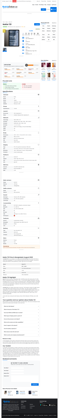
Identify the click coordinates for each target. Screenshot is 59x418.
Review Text (6, 375)
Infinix (54, 34)
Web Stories (23, 407)
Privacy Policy (43, 1)
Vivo (43, 25)
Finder (43, 9)
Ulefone (43, 39)
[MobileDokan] (9, 7)
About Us (38, 1)
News (22, 404)
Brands (36, 4)
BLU (54, 39)
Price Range (41, 4)
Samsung (54, 25)
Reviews (31, 404)
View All (53, 22)
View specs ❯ (10, 394)
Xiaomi (48, 25)
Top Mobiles (23, 406)
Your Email (6, 370)
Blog (45, 4)
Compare (49, 4)
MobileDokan (17, 415)
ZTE (48, 34)
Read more (33, 247)
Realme (53, 28)
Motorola (48, 30)
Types (33, 4)
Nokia (23, 34)
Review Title (6, 373)
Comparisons (32, 406)
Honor (43, 30)
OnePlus (54, 37)
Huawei (48, 28)
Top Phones (54, 4)
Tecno (43, 34)
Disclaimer (49, 1)
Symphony (54, 31)
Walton (48, 37)
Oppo (43, 28)
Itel (48, 39)
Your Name (6, 367)
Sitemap (54, 415)
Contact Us (54, 1)
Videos (31, 407)
